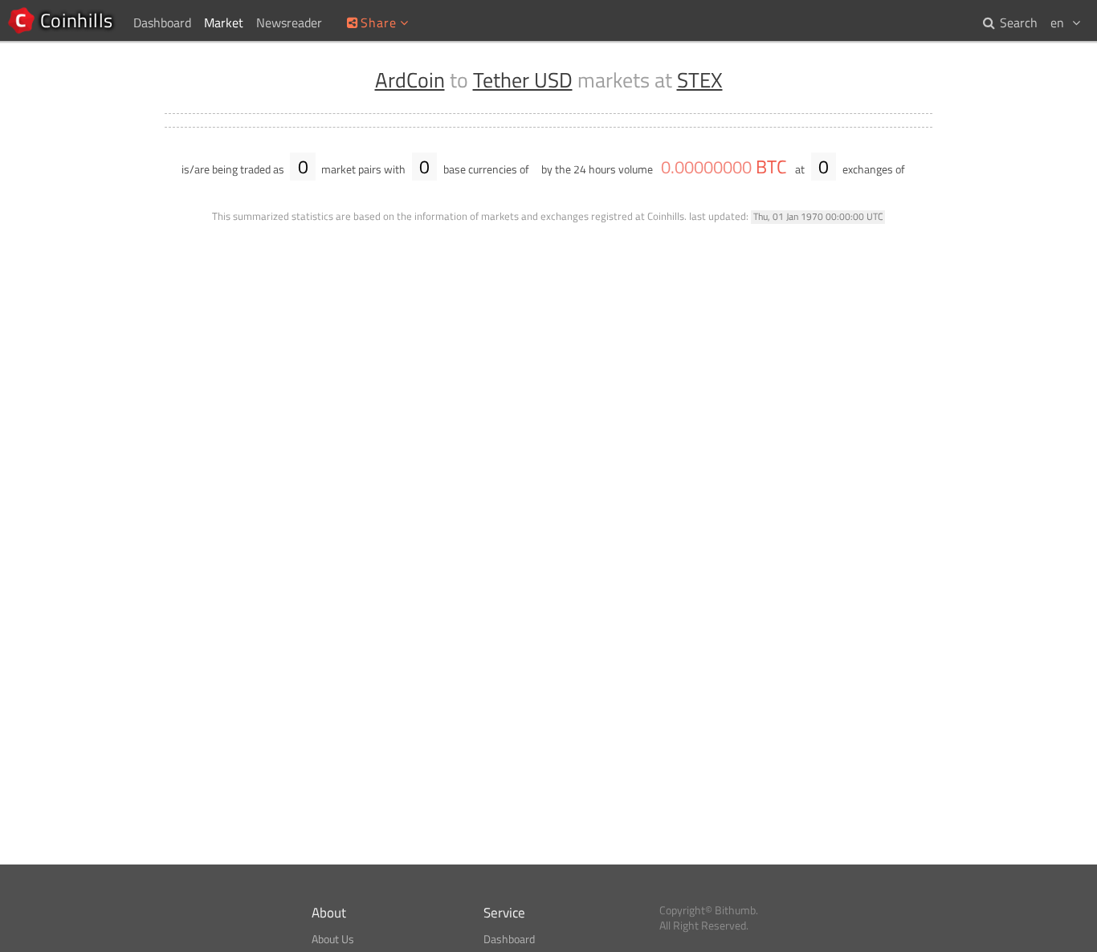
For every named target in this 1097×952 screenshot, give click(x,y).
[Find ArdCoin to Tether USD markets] (916, 169)
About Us (333, 939)
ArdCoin (410, 80)
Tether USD (523, 80)
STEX (700, 80)
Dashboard (509, 939)
